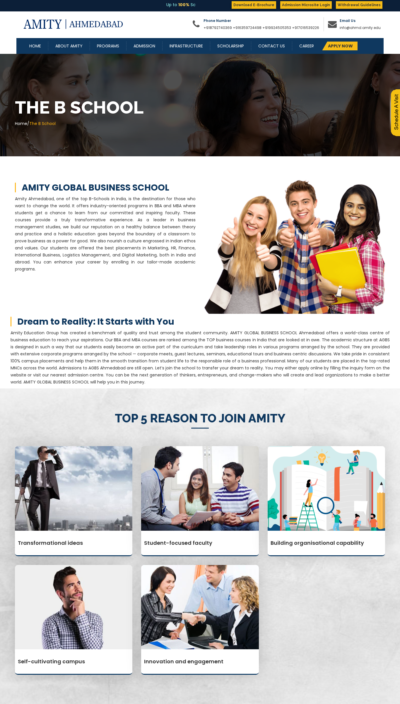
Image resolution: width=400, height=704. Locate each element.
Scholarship (230, 46)
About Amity (69, 46)
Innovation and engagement (183, 661)
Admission (144, 46)
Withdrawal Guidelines (359, 5)
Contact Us (271, 46)
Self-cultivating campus (51, 661)
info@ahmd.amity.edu (360, 27)
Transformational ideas (50, 543)
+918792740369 (218, 27)
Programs (108, 46)
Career (306, 46)
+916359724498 (247, 27)
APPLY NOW (340, 46)
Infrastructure (186, 46)
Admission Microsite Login (306, 5)
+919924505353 (277, 27)
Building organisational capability (317, 543)
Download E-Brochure (253, 5)
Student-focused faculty (178, 543)
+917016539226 (305, 27)
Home (35, 46)
